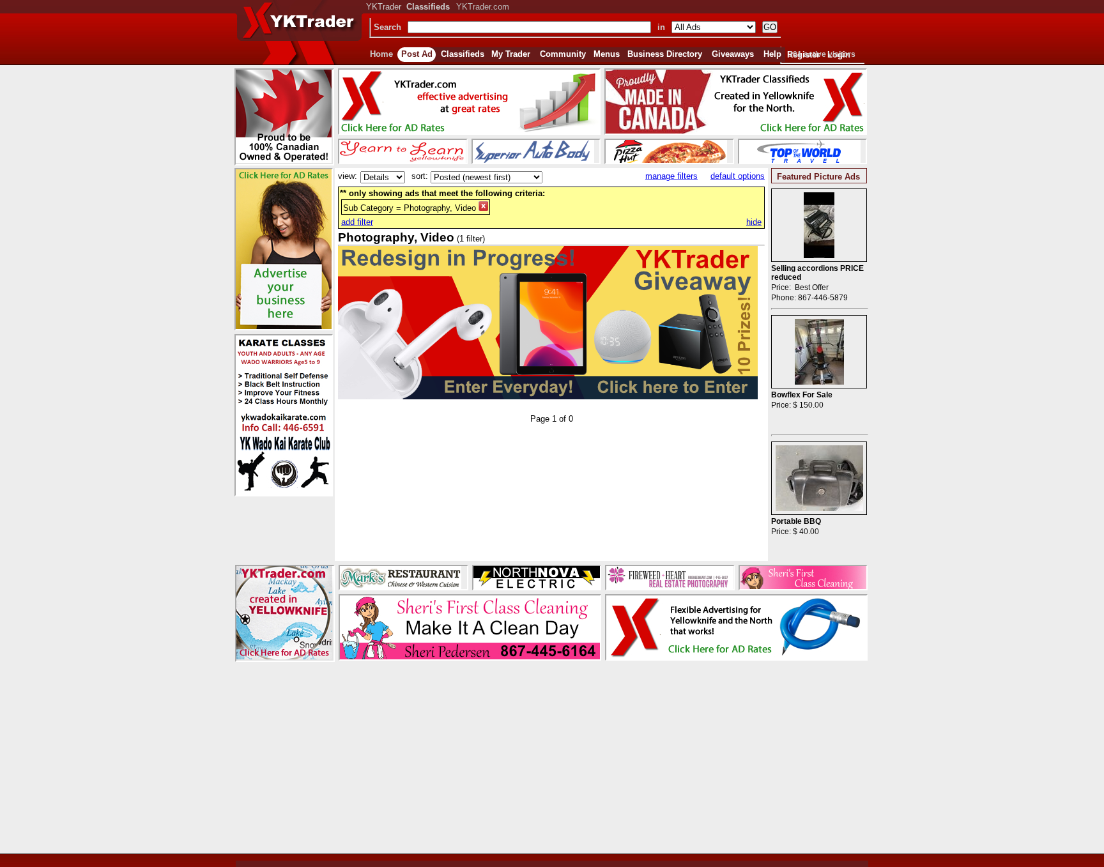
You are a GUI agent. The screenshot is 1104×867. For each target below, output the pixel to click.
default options (737, 176)
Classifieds (462, 54)
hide (754, 222)
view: (347, 176)
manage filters (671, 176)
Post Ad (417, 54)
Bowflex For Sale (801, 394)
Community (563, 54)
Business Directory (664, 54)
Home (381, 54)
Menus (607, 54)
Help (772, 54)
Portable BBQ (796, 521)
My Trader (510, 54)
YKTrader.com (482, 7)
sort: (419, 176)
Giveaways (733, 54)
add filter (357, 222)
